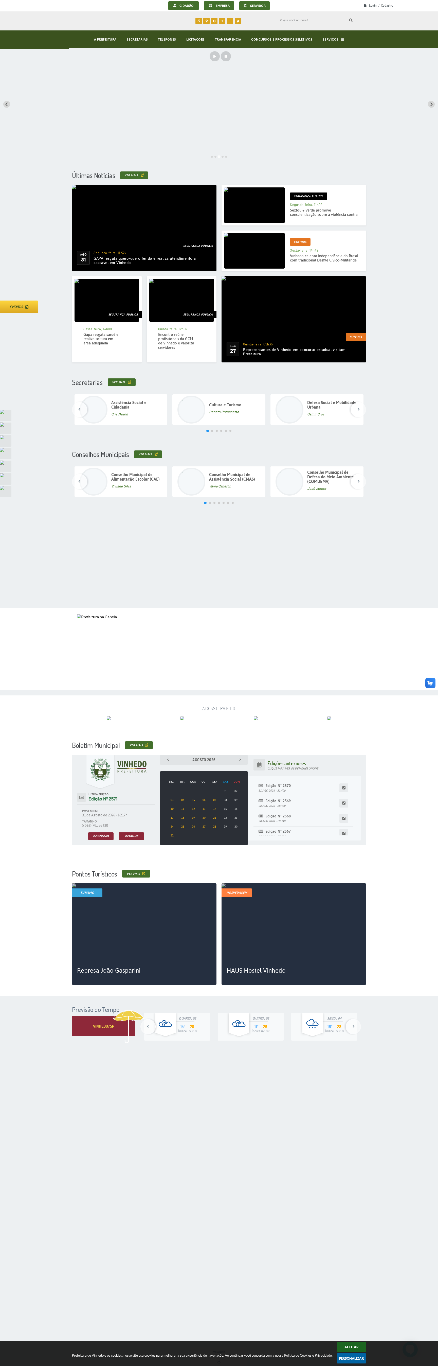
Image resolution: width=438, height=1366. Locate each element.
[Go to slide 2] (215, 157)
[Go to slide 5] (226, 157)
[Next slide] (431, 104)
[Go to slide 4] (223, 157)
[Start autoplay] (215, 56)
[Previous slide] (6, 104)
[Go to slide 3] (218, 156)
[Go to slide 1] (212, 157)
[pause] (226, 56)
